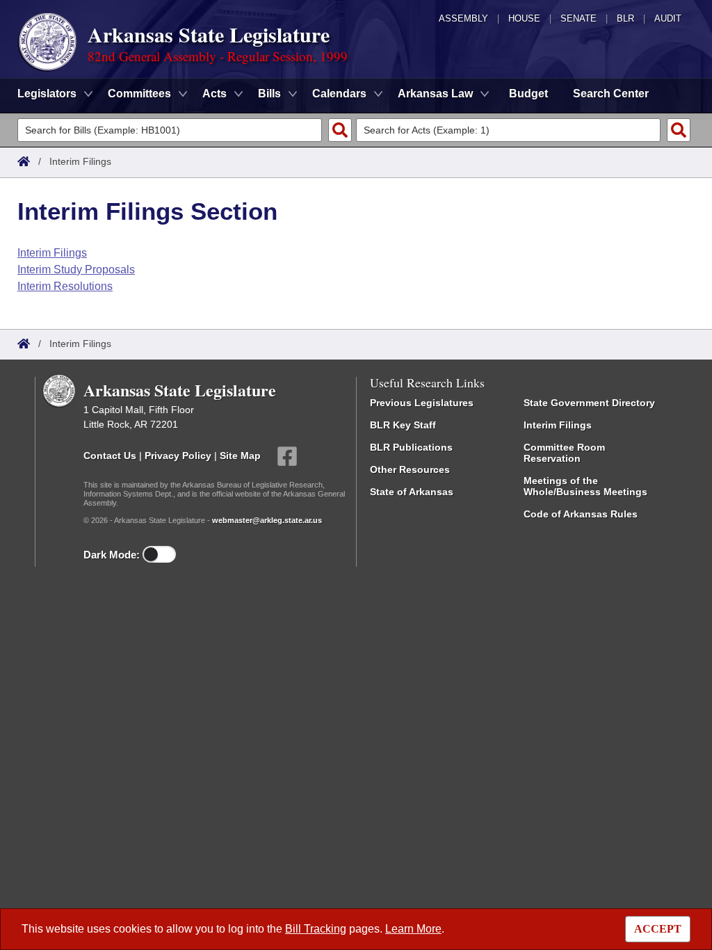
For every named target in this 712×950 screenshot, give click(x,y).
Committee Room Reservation (564, 453)
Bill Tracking (315, 929)
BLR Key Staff (403, 424)
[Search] (340, 130)
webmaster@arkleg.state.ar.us (267, 520)
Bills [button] (269, 93)
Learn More (413, 929)
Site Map (240, 455)
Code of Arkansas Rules (581, 514)
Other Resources (410, 469)
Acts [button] (214, 93)
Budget (528, 93)
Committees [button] (139, 93)
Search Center (611, 93)
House (524, 18)
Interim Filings (52, 253)
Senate (578, 18)
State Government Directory (589, 402)
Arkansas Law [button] (435, 93)
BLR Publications (411, 447)
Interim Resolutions (65, 286)
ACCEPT (657, 929)
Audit (667, 18)
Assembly (463, 18)
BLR (625, 18)
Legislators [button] (46, 93)
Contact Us (109, 455)
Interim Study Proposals (76, 269)
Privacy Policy (178, 455)
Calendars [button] (339, 93)
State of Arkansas (411, 491)
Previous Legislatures (422, 402)
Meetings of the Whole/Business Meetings (585, 486)
